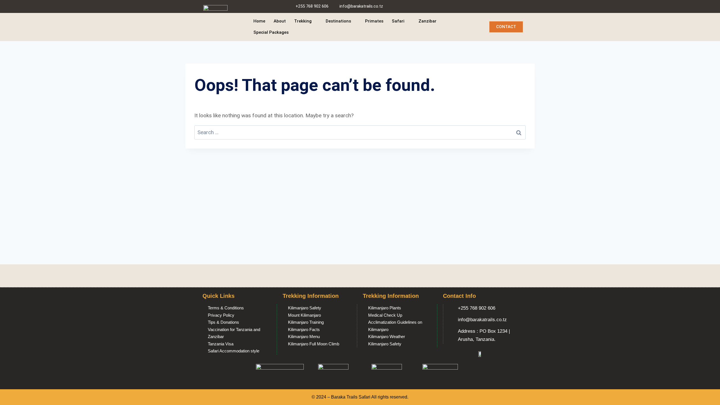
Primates (374, 21)
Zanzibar (427, 21)
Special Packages (271, 32)
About (280, 21)
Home (259, 21)
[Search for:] (360, 132)
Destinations (338, 21)
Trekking (303, 21)
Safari (398, 21)
